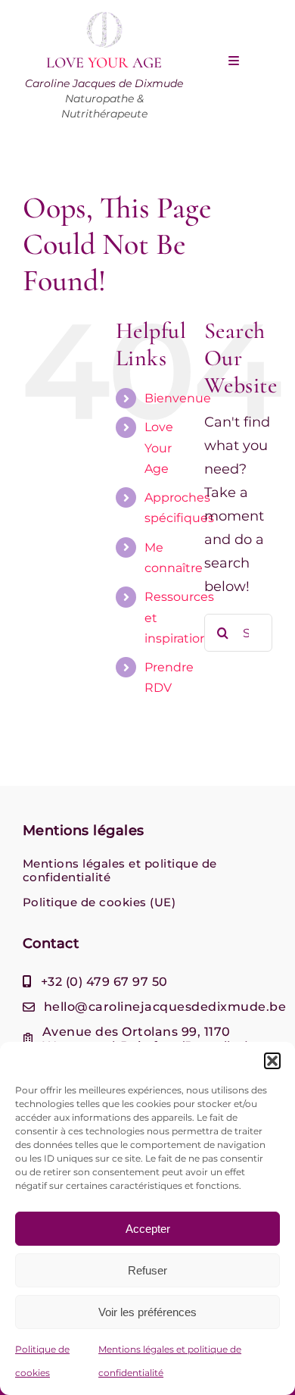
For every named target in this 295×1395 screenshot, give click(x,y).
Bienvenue (177, 398)
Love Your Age (158, 447)
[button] (272, 1060)
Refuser (147, 1270)
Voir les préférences (147, 1312)
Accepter (148, 1228)
